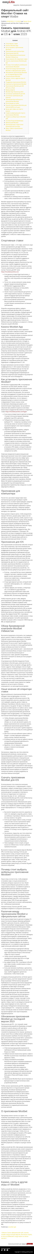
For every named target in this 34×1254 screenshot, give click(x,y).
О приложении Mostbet (13, 76)
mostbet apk (12, 1227)
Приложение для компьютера (15, 51)
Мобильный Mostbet (12, 122)
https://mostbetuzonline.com (10, 272)
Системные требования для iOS (15, 94)
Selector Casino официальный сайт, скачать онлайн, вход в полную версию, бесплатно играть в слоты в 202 (16, 1234)
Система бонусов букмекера (14, 121)
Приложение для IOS (12, 53)
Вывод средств (10, 90)
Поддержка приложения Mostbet (16, 82)
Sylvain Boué (27, 21)
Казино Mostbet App (12, 45)
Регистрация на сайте (12, 103)
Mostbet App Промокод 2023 (14, 92)
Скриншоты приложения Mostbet (16, 84)
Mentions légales (5, 1248)
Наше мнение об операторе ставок (16, 59)
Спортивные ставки (12, 43)
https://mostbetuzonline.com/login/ (16, 412)
